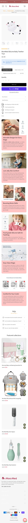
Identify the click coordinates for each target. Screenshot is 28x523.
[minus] (3, 80)
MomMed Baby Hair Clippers (8, 431)
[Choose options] (24, 461)
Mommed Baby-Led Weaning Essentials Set (12, 365)
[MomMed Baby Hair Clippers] (14, 416)
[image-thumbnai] (3, 43)
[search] (6, 6)
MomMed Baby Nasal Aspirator (9, 465)
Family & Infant (10, 11)
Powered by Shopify (14, 520)
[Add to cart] (24, 361)
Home (4, 11)
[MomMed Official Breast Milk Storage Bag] (14, 383)
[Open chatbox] (25, 520)
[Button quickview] (24, 358)
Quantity (4, 77)
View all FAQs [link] (13, 313)
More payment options (14, 92)
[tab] (2, 395)
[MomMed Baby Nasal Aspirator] (14, 450)
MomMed (16, 517)
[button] (14, 84)
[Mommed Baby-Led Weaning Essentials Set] (14, 350)
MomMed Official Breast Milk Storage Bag (11, 398)
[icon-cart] (24, 6)
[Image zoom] (14, 28)
